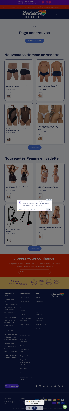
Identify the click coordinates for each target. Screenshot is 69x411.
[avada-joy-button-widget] (65, 407)
